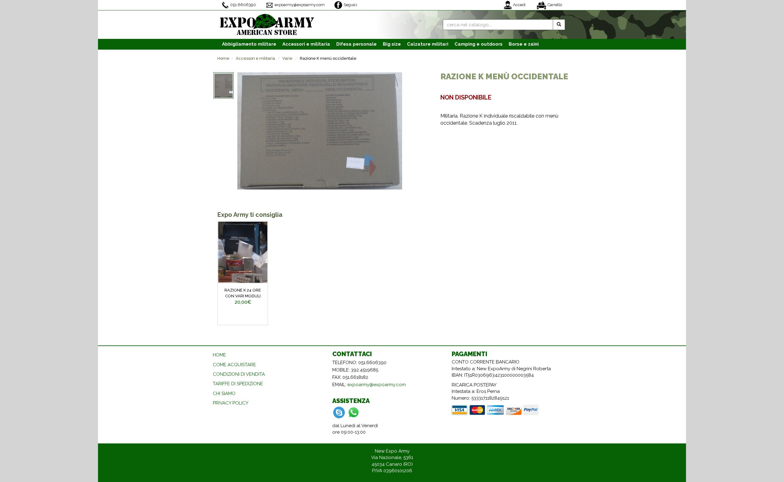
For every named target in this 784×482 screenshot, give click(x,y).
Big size (392, 44)
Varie (287, 58)
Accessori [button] (306, 44)
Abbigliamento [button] (249, 44)
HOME (219, 355)
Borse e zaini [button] (524, 44)
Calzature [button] (427, 44)
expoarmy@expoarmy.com (300, 4)
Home (223, 58)
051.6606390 (243, 4)
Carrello (555, 4)
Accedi (519, 4)
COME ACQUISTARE (234, 364)
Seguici (350, 4)
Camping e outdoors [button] (478, 44)
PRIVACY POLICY (230, 403)
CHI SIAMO (224, 393)
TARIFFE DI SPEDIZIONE (238, 383)
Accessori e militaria (255, 58)
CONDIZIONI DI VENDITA (239, 374)
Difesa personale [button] (356, 44)
